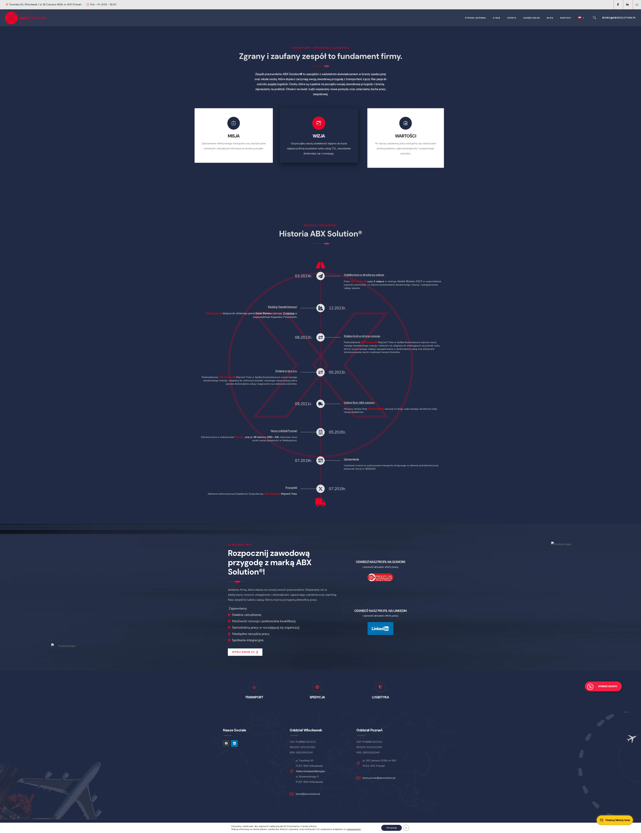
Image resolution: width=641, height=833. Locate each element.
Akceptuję (391, 827)
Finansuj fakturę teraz (617, 820)
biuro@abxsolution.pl (619, 17)
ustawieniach (354, 829)
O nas (496, 18)
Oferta (511, 18)
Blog (550, 18)
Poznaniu (240, 437)
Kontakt (565, 18)
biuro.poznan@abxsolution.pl (379, 778)
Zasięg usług (531, 18)
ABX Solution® (358, 281)
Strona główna (475, 18)
